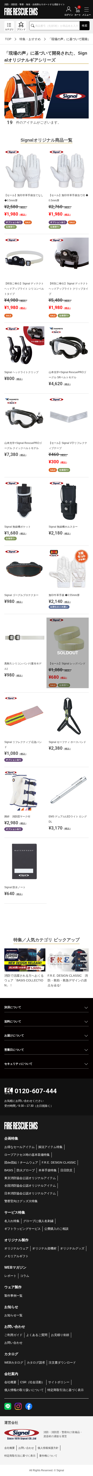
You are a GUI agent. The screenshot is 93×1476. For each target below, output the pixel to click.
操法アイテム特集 (50, 1147)
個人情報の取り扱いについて (24, 1390)
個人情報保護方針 (48, 1447)
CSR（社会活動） (32, 1382)
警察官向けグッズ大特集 (21, 1201)
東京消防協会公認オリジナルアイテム (30, 1178)
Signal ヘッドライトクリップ (21, 372)
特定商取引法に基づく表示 (65, 1390)
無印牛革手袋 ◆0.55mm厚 (64, 595)
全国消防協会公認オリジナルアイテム (30, 1185)
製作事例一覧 (13, 1295)
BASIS (8, 1170)
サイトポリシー (58, 1382)
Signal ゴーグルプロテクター (21, 595)
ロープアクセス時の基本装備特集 (27, 1154)
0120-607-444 (36, 1091)
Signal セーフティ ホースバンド (67, 742)
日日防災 (66, 1170)
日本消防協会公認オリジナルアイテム (30, 1193)
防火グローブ (26, 1170)
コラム (24, 1275)
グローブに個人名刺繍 (38, 1221)
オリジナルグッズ (72, 1248)
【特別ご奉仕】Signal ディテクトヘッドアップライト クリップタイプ (68, 288)
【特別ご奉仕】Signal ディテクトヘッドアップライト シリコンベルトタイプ (24, 288)
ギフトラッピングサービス (22, 1228)
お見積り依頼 (60, 1335)
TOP (8, 39)
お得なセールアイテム (19, 1147)
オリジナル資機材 (44, 1248)
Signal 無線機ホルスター (63, 526)
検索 (84, 25)
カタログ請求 (36, 1362)
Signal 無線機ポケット (17, 526)
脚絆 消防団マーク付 (17, 816)
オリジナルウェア (16, 1248)
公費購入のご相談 (56, 1228)
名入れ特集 (11, 1221)
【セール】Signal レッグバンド (67, 663)
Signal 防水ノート (15, 887)
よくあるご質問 (36, 1335)
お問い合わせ (13, 1342)
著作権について (48, 1455)
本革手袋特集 (47, 1170)
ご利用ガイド (13, 1335)
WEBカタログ (13, 1362)
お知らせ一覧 (13, 1315)
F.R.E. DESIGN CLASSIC (59, 1162)
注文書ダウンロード (62, 1362)
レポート (10, 1275)
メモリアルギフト (16, 1256)
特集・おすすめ (30, 39)
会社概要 (10, 1382)
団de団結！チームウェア (21, 1162)
